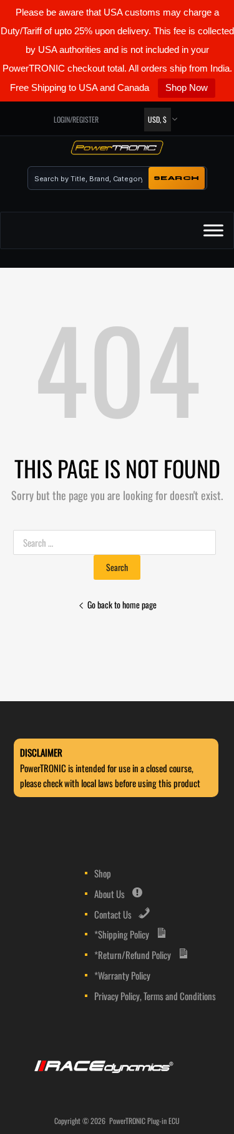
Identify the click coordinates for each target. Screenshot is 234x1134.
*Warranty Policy (122, 975)
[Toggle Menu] (213, 230)
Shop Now (186, 87)
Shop (102, 873)
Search (177, 178)
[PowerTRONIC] (117, 149)
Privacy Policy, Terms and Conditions (155, 996)
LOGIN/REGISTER (76, 119)
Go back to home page (122, 604)
